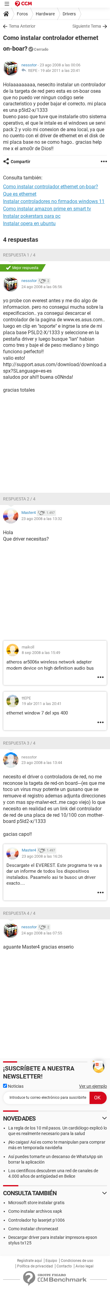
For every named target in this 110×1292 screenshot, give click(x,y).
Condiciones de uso (77, 1261)
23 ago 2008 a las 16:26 (42, 856)
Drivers (69, 13)
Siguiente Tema (86, 26)
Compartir (20, 161)
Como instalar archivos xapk (35, 1211)
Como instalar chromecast (33, 1228)
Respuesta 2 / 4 (19, 498)
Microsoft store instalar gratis (36, 1202)
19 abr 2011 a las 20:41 (60, 70)
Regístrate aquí (29, 1261)
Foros (22, 13)
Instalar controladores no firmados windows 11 (54, 201)
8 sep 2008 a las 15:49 (41, 652)
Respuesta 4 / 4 (19, 913)
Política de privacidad (35, 1266)
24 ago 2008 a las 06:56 (41, 286)
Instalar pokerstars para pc (32, 216)
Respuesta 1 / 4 (19, 255)
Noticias (15, 1086)
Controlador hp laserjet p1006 (36, 1220)
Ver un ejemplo (93, 1086)
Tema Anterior (22, 26)
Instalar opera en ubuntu (29, 223)
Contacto (64, 1266)
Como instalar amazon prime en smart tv (47, 209)
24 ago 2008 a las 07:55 (41, 933)
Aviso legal (84, 1266)
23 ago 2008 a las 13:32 (41, 518)
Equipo (51, 1261)
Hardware (45, 13)
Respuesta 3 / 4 (19, 743)
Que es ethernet (19, 194)
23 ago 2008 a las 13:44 (41, 762)
